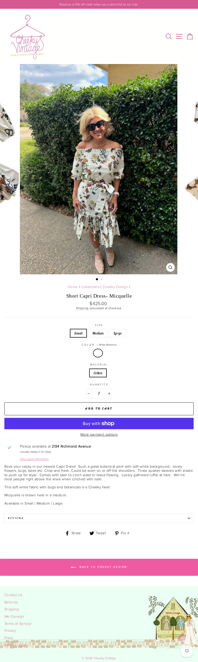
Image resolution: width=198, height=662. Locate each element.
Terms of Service (17, 624)
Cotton (98, 373)
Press (8, 638)
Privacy (10, 631)
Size (99, 325)
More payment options (99, 435)
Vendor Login (15, 645)
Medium (98, 333)
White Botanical (98, 353)
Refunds (11, 602)
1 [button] (97, 279)
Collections (90, 287)
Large (117, 333)
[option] (99, 4)
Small (78, 333)
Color (99, 344)
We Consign (14, 617)
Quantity (99, 384)
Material (99, 364)
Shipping (82, 308)
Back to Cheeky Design (102, 567)
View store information (34, 459)
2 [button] (102, 279)
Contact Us (13, 595)
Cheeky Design (115, 287)
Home (73, 287)
